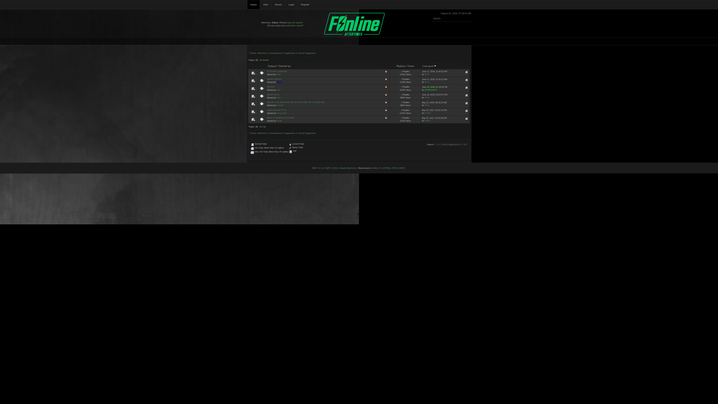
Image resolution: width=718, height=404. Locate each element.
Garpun (280, 105)
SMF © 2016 (331, 168)
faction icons (273, 94)
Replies (401, 66)
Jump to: (431, 144)
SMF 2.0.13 (317, 168)
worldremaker (431, 90)
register (299, 22)
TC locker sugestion (277, 71)
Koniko (428, 113)
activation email (294, 25)
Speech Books (274, 79)
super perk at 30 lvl (276, 110)
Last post (428, 66)
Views (410, 66)
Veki (279, 74)
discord (270, 86)
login (289, 22)
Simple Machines (348, 168)
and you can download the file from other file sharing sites (296, 102)
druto (427, 74)
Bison (279, 82)
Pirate (279, 121)
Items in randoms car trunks (281, 118)
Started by (285, 66)
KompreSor (282, 113)
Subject (272, 66)
